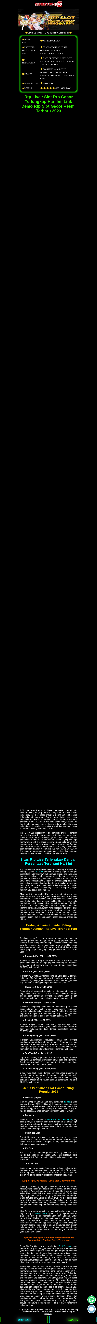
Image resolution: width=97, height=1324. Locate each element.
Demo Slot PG (41, 1213)
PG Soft (39, 872)
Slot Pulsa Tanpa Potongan (59, 1119)
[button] (91, 1309)
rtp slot (67, 1102)
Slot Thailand (65, 1246)
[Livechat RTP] (91, 1312)
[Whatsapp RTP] (91, 1303)
